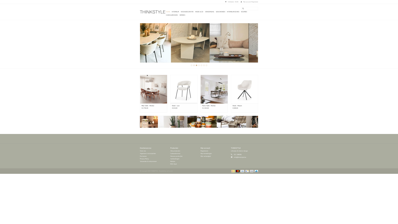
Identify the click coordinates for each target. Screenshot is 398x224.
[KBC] (256, 171)
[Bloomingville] (154, 122)
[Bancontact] (247, 171)
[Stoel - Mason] (244, 89)
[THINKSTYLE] (152, 11)
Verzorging (209, 12)
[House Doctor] (213, 122)
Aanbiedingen (174, 159)
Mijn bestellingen (206, 154)
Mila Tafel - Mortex (148, 106)
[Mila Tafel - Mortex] (153, 89)
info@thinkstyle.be (240, 157)
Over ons (143, 151)
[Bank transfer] (251, 171)
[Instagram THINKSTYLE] (204, 138)
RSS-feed (173, 164)
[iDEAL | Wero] (233, 171)
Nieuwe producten (176, 156)
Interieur (175, 12)
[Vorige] (144, 43)
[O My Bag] (243, 122)
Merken (182, 15)
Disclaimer (143, 156)
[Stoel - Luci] (184, 89)
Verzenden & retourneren (148, 161)
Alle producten (175, 151)
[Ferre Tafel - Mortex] (214, 89)
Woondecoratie (187, 12)
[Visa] (242, 171)
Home (168, 12)
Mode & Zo (199, 12)
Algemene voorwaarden (148, 154)
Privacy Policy (144, 159)
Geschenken (220, 12)
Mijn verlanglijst (206, 156)
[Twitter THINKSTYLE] (197, 138)
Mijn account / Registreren (250, 2)
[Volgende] (254, 43)
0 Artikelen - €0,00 (233, 2)
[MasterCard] (237, 171)
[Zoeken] (243, 8)
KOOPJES (244, 12)
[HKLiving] (184, 122)
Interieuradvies (233, 12)
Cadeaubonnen (172, 15)
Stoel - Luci (176, 106)
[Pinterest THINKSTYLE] (201, 138)
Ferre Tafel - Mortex (208, 106)
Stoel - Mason (237, 106)
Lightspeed (169, 171)
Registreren (204, 151)
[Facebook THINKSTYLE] (193, 138)
